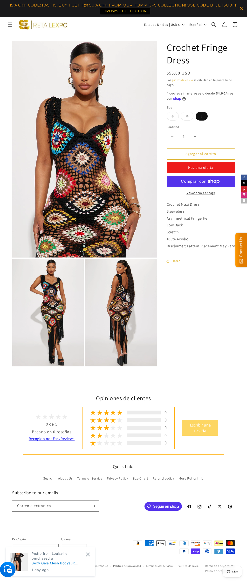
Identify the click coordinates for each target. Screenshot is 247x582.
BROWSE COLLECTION (125, 11)
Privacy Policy (117, 478)
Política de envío (188, 566)
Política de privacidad (127, 566)
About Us (65, 478)
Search (48, 478)
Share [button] (176, 261)
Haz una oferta (200, 167)
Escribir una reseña (200, 427)
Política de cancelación (220, 571)
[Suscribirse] (93, 506)
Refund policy (163, 478)
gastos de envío (182, 80)
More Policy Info (191, 478)
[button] (10, 24)
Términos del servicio (159, 566)
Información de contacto (219, 566)
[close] (88, 554)
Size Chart (140, 478)
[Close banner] (242, 9)
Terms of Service (90, 478)
